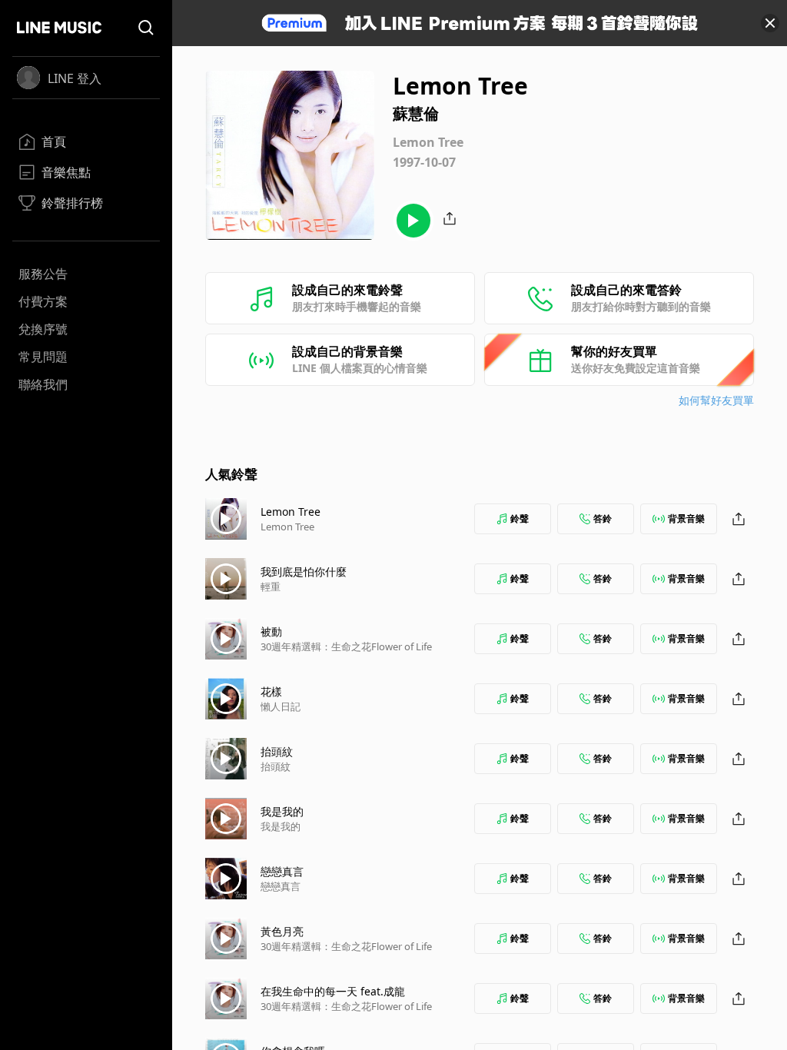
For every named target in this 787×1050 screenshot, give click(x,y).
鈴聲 (519, 518)
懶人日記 (281, 706)
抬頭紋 (277, 751)
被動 (271, 631)
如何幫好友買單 (716, 400)
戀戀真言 (282, 871)
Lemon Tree (290, 511)
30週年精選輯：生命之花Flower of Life (346, 646)
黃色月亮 (282, 931)
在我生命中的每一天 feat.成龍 (333, 991)
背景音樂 (686, 518)
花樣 (271, 691)
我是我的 (282, 811)
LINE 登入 (74, 78)
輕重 (271, 586)
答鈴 (602, 518)
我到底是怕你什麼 (304, 571)
